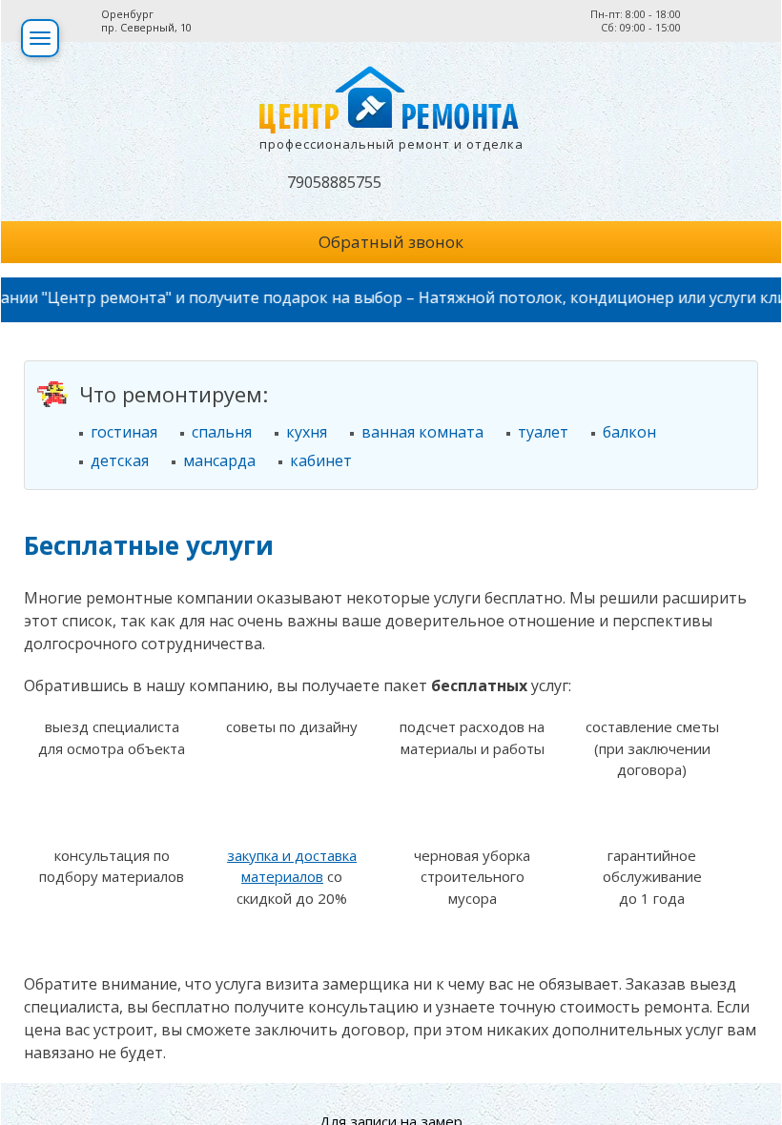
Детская (120, 460)
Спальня (222, 431)
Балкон (629, 431)
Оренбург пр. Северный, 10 (146, 21)
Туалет (543, 431)
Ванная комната (422, 431)
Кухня (306, 431)
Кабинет (321, 460)
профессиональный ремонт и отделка (391, 144)
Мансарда (219, 460)
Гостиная (124, 431)
